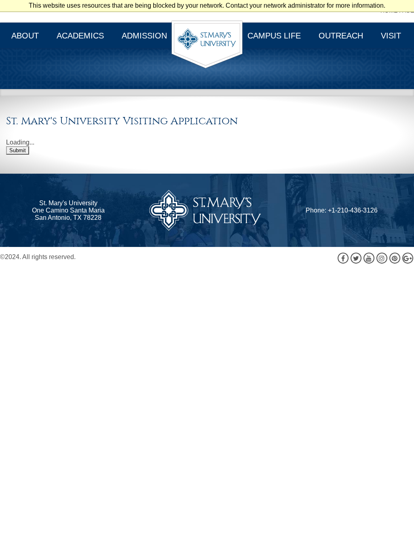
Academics (80, 35)
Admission (144, 35)
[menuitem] (26, 35)
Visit (391, 35)
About (25, 35)
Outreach (341, 35)
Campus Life (274, 35)
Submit (17, 150)
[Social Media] (375, 258)
